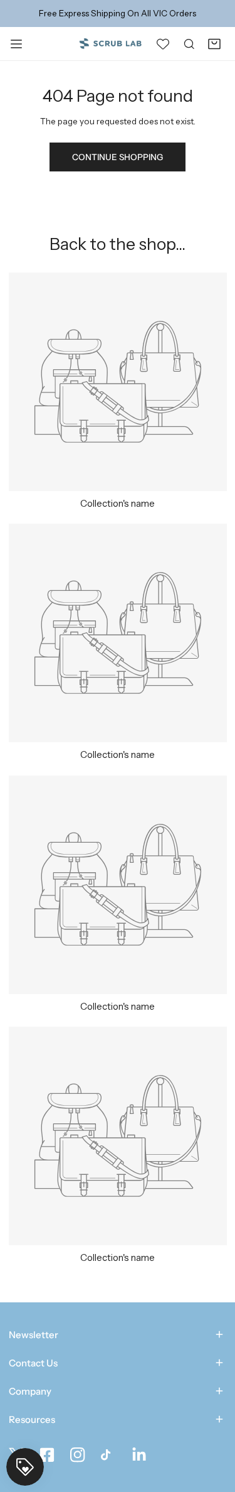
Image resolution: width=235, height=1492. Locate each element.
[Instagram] (77, 1455)
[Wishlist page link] (163, 43)
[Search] (189, 43)
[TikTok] (108, 1455)
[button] (214, 43)
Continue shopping (117, 157)
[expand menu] (16, 43)
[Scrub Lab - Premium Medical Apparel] (110, 43)
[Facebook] (46, 1455)
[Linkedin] (139, 1455)
